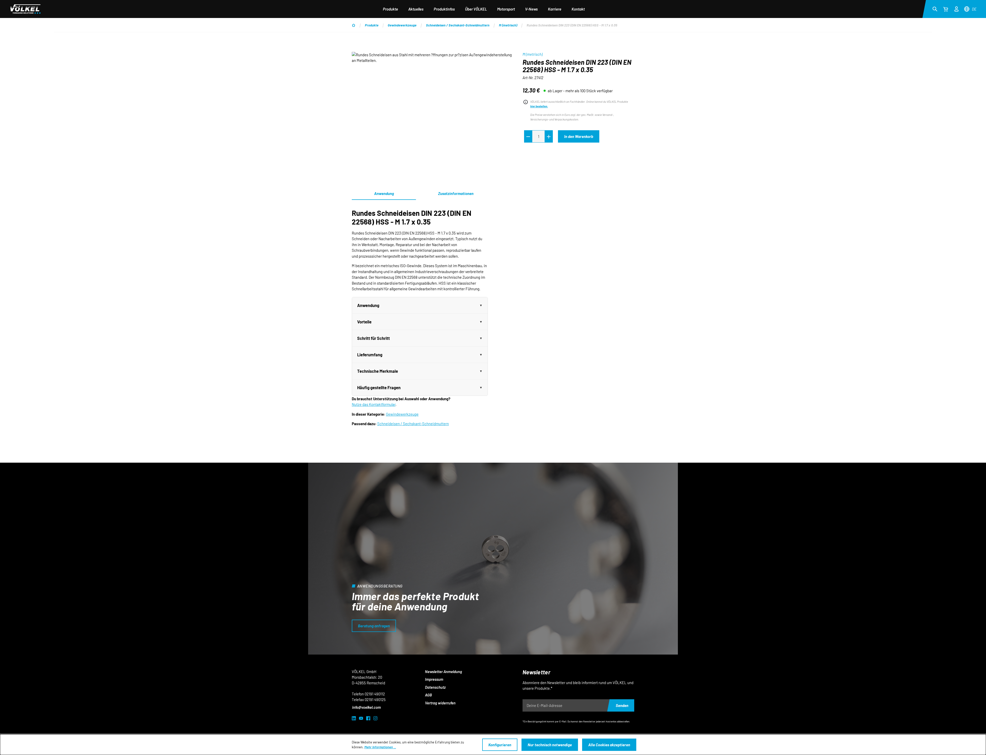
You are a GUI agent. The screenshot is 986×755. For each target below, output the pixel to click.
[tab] (456, 194)
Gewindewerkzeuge (402, 414)
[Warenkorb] (945, 9)
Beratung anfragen (374, 625)
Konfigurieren (499, 744)
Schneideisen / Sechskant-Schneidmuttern (413, 423)
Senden (622, 705)
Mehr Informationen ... (380, 747)
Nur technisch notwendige (550, 744)
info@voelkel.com (366, 707)
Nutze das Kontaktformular (373, 404)
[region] (432, 107)
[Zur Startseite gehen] (25, 9)
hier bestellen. (539, 106)
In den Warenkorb (578, 136)
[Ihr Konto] (956, 8)
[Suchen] (935, 9)
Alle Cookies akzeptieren (609, 744)
